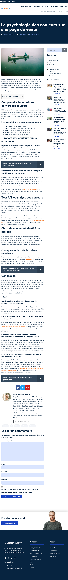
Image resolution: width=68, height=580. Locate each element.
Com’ (54, 11)
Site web (32, 426)
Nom (3, 464)
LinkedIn (6, 426)
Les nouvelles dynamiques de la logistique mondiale (59, 110)
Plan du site (53, 550)
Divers (66, 11)
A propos (53, 556)
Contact (52, 547)
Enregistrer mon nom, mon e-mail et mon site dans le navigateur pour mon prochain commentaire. (19, 491)
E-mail (4, 472)
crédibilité (29, 259)
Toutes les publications (22, 421)
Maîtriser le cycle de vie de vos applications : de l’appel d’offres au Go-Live (59, 143)
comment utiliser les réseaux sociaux (13, 326)
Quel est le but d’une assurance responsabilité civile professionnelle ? (59, 131)
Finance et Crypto (46, 11)
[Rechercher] (64, 50)
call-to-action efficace (30, 189)
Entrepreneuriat (26, 6)
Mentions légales (55, 553)
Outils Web (63, 6)
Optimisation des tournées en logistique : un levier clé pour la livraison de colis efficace (59, 88)
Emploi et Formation (51, 6)
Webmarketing (38, 6)
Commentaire (6, 441)
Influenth (24, 426)
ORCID (17, 426)
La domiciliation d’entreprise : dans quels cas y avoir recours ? (59, 120)
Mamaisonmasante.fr (14, 566)
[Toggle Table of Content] (21, 96)
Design (60, 11)
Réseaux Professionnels (14, 568)
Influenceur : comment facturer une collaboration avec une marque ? (59, 99)
